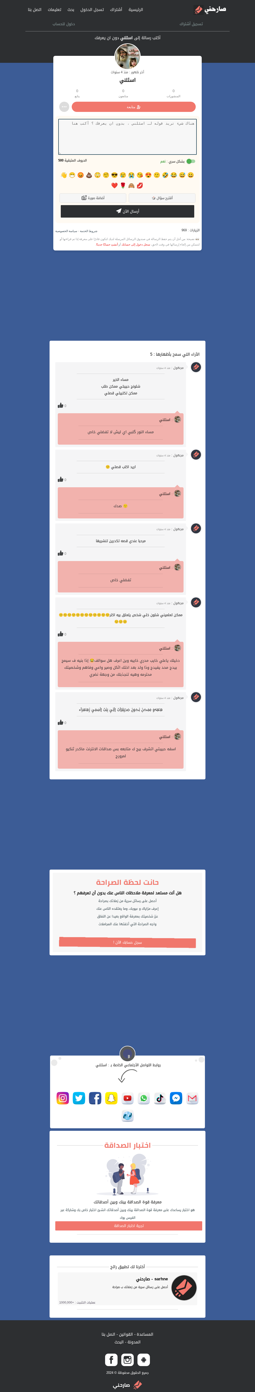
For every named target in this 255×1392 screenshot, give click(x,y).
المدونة (133, 1342)
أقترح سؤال (162, 198)
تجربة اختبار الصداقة (129, 1226)
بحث (70, 9)
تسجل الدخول (92, 9)
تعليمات (54, 9)
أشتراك (116, 9)
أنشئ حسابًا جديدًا (107, 244)
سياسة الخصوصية (66, 231)
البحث (119, 1342)
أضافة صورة (96, 198)
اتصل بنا (35, 9)
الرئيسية (135, 9)
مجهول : (170, 368)
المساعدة (144, 1334)
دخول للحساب (64, 23)
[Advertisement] (127, 295)
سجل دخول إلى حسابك (136, 244)
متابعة (131, 107)
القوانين (125, 1334)
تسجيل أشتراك (191, 23)
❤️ (114, 185)
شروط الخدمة (88, 231)
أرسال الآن (130, 211)
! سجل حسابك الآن (127, 942)
